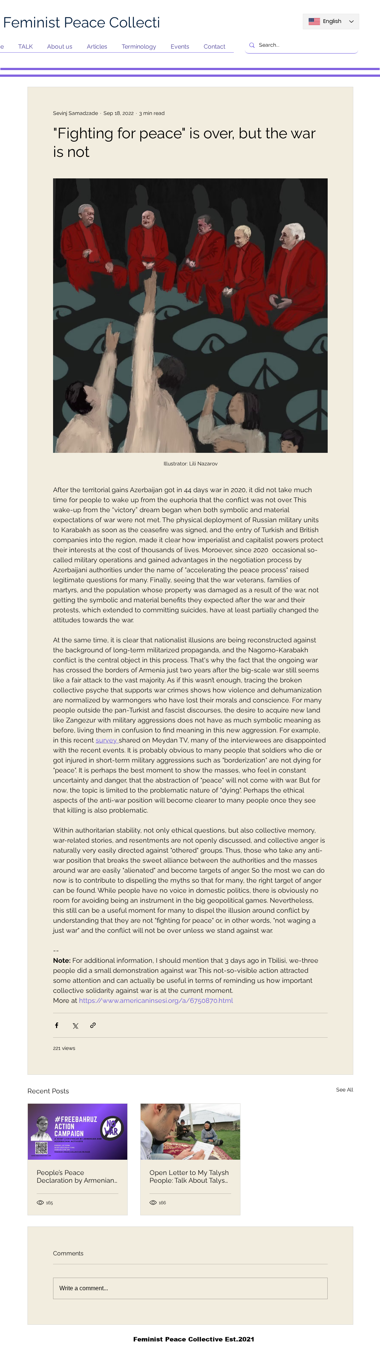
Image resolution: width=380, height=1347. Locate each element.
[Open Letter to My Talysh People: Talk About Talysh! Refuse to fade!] (190, 1132)
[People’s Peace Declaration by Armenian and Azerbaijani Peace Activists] (77, 1132)
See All (344, 1090)
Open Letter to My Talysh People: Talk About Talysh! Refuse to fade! (190, 1176)
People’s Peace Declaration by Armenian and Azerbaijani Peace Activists (75, 1176)
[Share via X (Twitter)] (74, 1025)
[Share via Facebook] (56, 1025)
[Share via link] (92, 1025)
